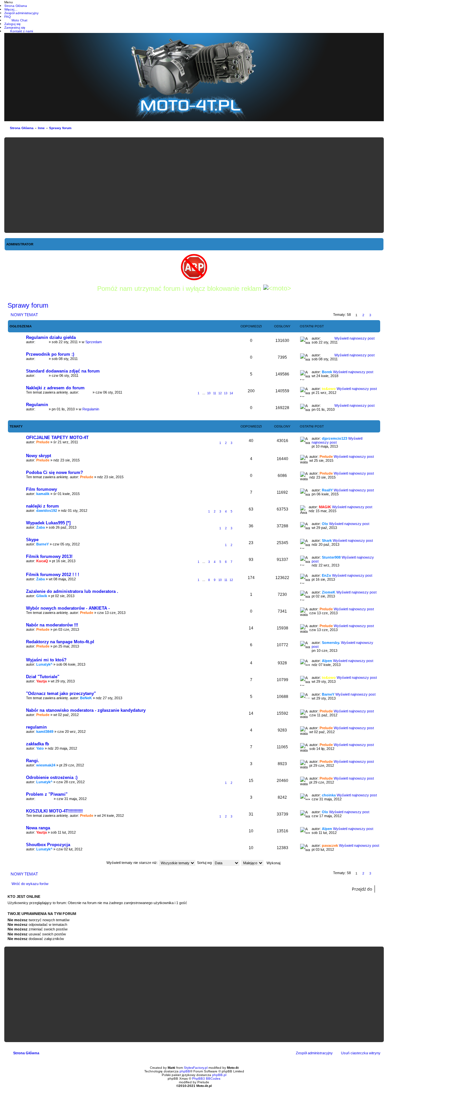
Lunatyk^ (44, 664)
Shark (327, 540)
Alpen (327, 661)
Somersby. (331, 643)
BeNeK (86, 698)
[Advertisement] (194, 185)
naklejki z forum (42, 506)
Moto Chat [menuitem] (19, 20)
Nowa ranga (38, 827)
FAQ (7, 16)
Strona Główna (22, 128)
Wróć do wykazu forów (30, 884)
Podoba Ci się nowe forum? (54, 472)
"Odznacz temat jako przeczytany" (61, 693)
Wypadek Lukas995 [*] (48, 522)
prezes (42, 342)
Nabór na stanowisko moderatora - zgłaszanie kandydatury (86, 710)
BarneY (42, 544)
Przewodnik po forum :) (50, 354)
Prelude (42, 442)
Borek (327, 372)
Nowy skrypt (38, 455)
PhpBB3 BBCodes (206, 1078)
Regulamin (37, 404)
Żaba (40, 527)
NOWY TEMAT (24, 315)
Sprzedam (93, 342)
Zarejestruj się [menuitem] (14, 27)
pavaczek (330, 845)
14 (231, 393)
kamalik (42, 494)
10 (209, 393)
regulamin (36, 727)
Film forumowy (41, 489)
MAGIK (325, 507)
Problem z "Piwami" (47, 794)
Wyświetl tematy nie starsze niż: (132, 863)
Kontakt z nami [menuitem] (21, 31)
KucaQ (42, 561)
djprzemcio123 (334, 438)
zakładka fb (37, 743)
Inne (41, 128)
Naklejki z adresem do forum (55, 387)
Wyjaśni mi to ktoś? (46, 659)
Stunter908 (331, 557)
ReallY (327, 490)
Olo (325, 524)
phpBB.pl (219, 1075)
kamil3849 (44, 731)
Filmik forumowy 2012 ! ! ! (52, 574)
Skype (32, 539)
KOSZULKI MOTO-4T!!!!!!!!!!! (54, 811)
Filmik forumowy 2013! (49, 556)
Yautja (41, 681)
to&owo (329, 389)
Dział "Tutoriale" (42, 676)
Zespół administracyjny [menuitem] (314, 1053)
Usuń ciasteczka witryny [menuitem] (360, 1053)
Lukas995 (44, 799)
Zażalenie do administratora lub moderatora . (72, 591)
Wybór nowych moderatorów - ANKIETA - (68, 608)
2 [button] (363, 315)
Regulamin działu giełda (51, 337)
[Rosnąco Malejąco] (252, 863)
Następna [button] (377, 315)
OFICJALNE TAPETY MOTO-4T (57, 437)
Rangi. (32, 760)
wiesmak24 (45, 765)
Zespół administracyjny (21, 13)
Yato (40, 748)
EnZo (326, 575)
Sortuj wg (205, 863)
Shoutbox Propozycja (48, 844)
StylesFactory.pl (196, 1067)
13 (225, 393)
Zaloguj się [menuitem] (12, 24)
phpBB (185, 1071)
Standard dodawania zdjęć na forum (63, 371)
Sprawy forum (60, 128)
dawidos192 (46, 510)
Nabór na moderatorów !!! (52, 624)
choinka (329, 795)
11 (214, 393)
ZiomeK (328, 592)
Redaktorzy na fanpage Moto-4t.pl (60, 641)
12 (220, 393)
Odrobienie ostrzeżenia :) (51, 777)
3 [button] (370, 315)
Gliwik (41, 596)
